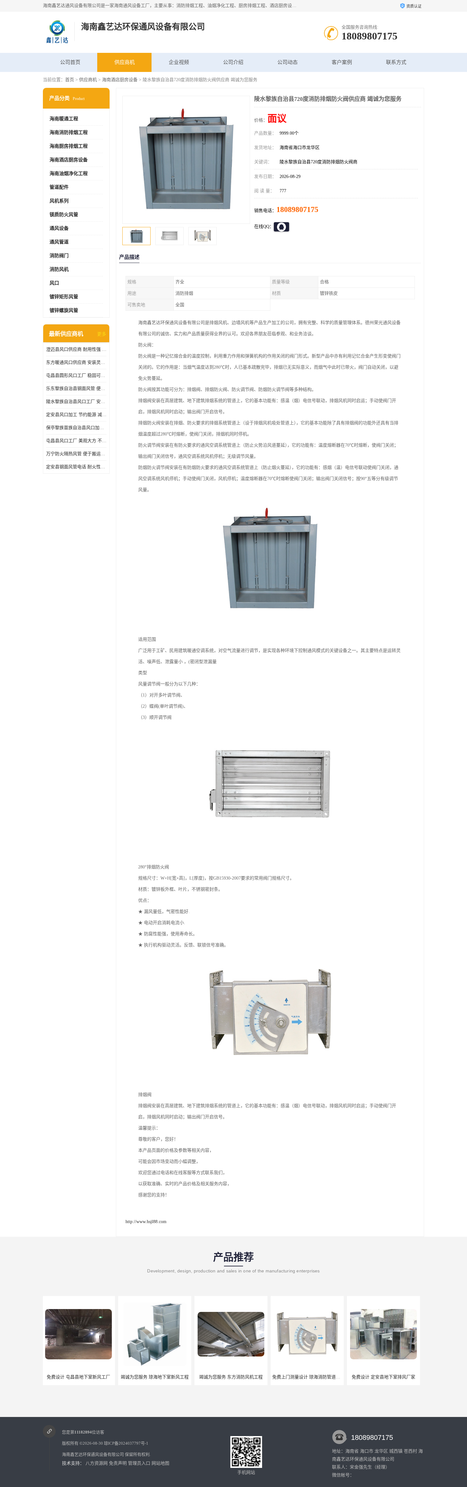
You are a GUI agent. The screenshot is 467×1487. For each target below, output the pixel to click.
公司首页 (70, 62)
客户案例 (342, 62)
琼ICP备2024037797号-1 (126, 1443)
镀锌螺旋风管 (64, 310)
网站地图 (160, 1463)
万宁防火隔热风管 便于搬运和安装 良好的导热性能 (76, 453)
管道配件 (59, 187)
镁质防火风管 (64, 214)
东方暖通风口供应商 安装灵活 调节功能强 (76, 362)
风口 (54, 283)
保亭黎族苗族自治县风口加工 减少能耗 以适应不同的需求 (76, 427)
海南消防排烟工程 (69, 132)
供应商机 (124, 62)
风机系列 (59, 200)
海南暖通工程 (64, 118)
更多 (101, 334)
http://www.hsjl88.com (145, 1221)
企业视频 (179, 62)
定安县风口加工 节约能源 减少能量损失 (76, 414)
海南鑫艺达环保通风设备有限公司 (93, 1454)
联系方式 (396, 62)
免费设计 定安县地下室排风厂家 (308, 1377)
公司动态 (287, 62)
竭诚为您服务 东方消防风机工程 (155, 1377)
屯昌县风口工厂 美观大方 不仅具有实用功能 (76, 440)
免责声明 (118, 1463)
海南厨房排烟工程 (69, 146)
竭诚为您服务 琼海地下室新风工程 (79, 1377)
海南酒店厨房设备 (120, 79)
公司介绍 (233, 62)
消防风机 (59, 269)
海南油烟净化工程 (69, 173)
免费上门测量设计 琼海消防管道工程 (233, 1377)
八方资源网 (96, 1463)
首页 (69, 79)
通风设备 (59, 228)
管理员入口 (139, 1463)
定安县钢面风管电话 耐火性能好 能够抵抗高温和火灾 (76, 466)
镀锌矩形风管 (64, 296)
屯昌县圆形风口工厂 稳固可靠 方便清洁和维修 (76, 375)
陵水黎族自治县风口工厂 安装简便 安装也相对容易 (76, 401)
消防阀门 (59, 255)
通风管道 (59, 241)
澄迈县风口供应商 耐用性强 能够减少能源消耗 (76, 349)
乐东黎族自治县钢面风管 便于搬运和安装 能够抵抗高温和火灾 (76, 388)
